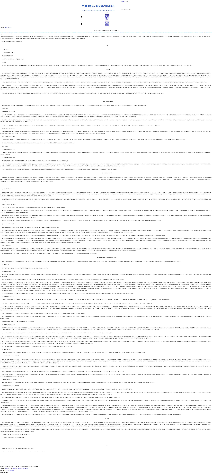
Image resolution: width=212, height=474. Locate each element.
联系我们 (107, 19)
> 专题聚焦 (9, 27)
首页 (6, 27)
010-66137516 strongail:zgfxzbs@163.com (20, 468)
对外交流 (107, 25)
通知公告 (107, 15)
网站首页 (107, 12)
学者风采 (107, 17)
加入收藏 (126, 1)
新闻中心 (107, 14)
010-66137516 (7, 468)
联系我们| (122, 1)
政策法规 (107, 24)
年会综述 (107, 21)
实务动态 (107, 22)
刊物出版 (107, 18)
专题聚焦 (107, 23)
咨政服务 (107, 16)
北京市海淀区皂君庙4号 (9, 470)
